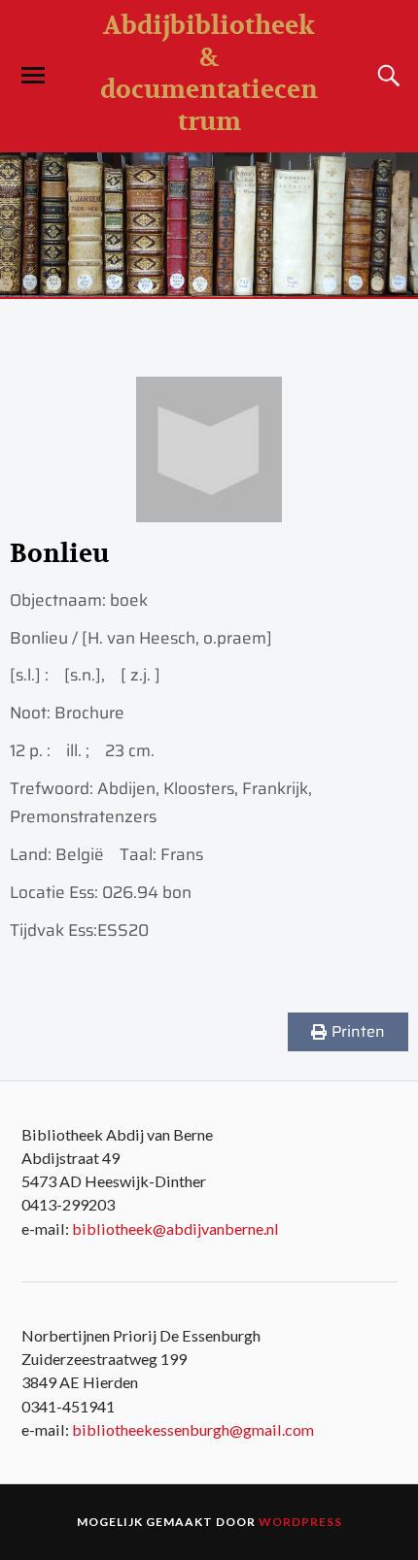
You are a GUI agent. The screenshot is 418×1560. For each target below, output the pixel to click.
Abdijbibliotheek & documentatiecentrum (209, 74)
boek (129, 600)
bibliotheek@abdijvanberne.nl (175, 1228)
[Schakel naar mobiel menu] (33, 76)
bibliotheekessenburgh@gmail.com (193, 1429)
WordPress (300, 1521)
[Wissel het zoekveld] (386, 76)
